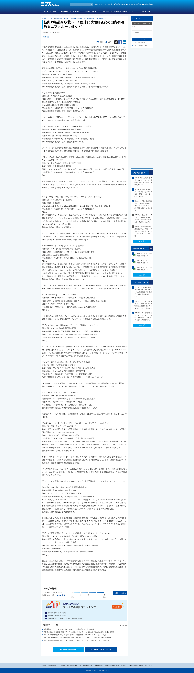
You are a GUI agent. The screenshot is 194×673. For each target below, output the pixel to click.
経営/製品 (64, 11)
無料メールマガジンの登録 (102, 649)
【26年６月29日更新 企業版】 (57, 613)
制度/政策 (76, 11)
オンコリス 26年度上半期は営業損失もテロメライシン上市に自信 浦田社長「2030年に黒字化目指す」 (143, 291)
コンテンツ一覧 (145, 11)
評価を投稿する (121, 593)
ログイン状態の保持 (139, 42)
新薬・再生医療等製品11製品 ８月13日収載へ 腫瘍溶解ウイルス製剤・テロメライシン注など (75, 635)
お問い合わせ (148, 4)
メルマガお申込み (135, 4)
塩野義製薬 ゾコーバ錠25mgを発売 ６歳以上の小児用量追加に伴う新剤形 (69, 629)
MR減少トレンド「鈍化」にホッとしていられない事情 (66, 618)
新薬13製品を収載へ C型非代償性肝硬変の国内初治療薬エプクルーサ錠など (80, 18)
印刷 (101, 42)
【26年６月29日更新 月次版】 (57, 615)
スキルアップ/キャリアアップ (124, 11)
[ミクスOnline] (50, 4)
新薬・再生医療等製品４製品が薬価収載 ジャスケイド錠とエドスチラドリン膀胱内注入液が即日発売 (77, 637)
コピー (110, 42)
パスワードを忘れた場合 (140, 45)
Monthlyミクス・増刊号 (104, 4)
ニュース (51, 18)
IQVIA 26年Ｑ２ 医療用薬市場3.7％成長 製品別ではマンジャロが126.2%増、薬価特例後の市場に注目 (143, 205)
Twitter (116, 42)
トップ (45, 11)
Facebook (120, 42)
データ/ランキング (91, 11)
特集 (54, 11)
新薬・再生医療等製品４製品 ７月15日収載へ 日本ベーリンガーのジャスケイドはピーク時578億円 (77, 640)
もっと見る (116, 607)
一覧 (151, 172)
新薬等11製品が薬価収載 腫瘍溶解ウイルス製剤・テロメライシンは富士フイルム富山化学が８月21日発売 (79, 632)
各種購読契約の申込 (69, 649)
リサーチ (106, 11)
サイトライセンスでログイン (142, 23)
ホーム (44, 18)
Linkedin (125, 42)
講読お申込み (120, 4)
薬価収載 (46, 37)
